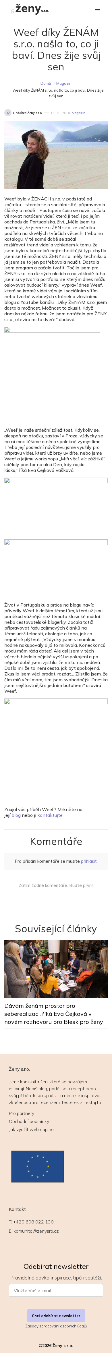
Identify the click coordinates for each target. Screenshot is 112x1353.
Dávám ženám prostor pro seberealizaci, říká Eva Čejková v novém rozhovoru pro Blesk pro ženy (53, 1013)
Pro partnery (21, 1113)
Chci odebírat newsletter (56, 1315)
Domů (45, 83)
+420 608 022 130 (33, 1222)
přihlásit (89, 861)
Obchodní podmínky (29, 1121)
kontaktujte (50, 815)
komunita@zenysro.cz (36, 1231)
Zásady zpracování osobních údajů (56, 1326)
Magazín (64, 83)
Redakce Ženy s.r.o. (28, 113)
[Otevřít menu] (97, 10)
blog (16, 815)
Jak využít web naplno (31, 1129)
